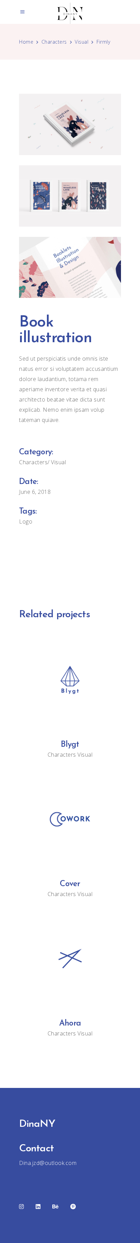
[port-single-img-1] (70, 124)
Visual (81, 42)
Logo (25, 521)
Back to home (70, 564)
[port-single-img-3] (70, 267)
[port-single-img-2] (70, 196)
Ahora (70, 1023)
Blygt (70, 745)
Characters (54, 42)
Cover (70, 884)
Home (26, 42)
